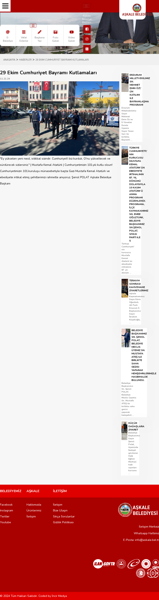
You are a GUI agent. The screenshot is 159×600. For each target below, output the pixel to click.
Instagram (6, 510)
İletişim (31, 516)
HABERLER (25, 59)
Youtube (5, 522)
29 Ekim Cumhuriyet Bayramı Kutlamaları (62, 59)
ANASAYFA (9, 59)
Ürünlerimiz (33, 510)
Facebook (6, 505)
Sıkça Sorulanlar (64, 516)
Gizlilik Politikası (63, 522)
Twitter (5, 516)
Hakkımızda (33, 505)
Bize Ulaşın (60, 510)
